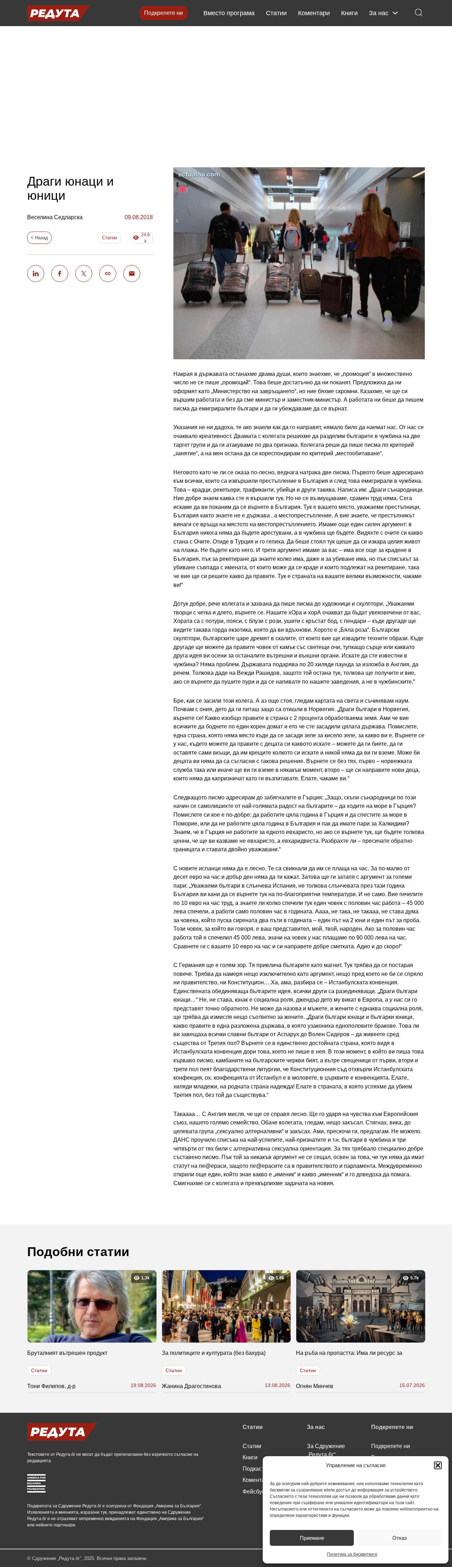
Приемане (312, 1538)
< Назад (39, 237)
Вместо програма (229, 13)
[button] (437, 1465)
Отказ (399, 1538)
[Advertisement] (226, 91)
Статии (276, 13)
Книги (349, 13)
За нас (378, 13)
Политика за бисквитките (352, 1554)
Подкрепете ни (163, 13)
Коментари (314, 13)
